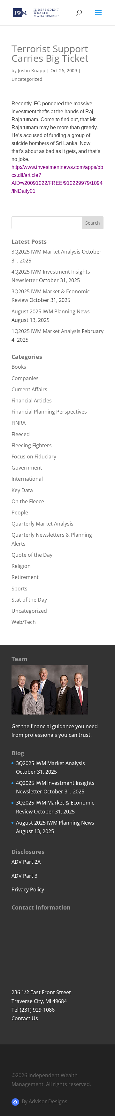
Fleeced (21, 434)
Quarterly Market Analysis (42, 523)
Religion (21, 565)
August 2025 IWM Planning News (51, 311)
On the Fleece (28, 501)
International (27, 478)
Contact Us (25, 1018)
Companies (25, 378)
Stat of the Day (29, 599)
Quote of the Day (32, 554)
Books (19, 366)
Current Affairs (29, 389)
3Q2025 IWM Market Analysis (46, 251)
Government (27, 467)
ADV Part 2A (26, 861)
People (20, 512)
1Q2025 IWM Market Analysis (46, 331)
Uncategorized (27, 79)
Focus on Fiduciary (34, 456)
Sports (19, 588)
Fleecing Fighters (32, 445)
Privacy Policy (28, 889)
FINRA (19, 422)
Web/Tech (24, 621)
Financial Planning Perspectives (49, 411)
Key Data (22, 490)
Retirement (25, 577)
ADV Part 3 (24, 875)
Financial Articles (32, 400)
